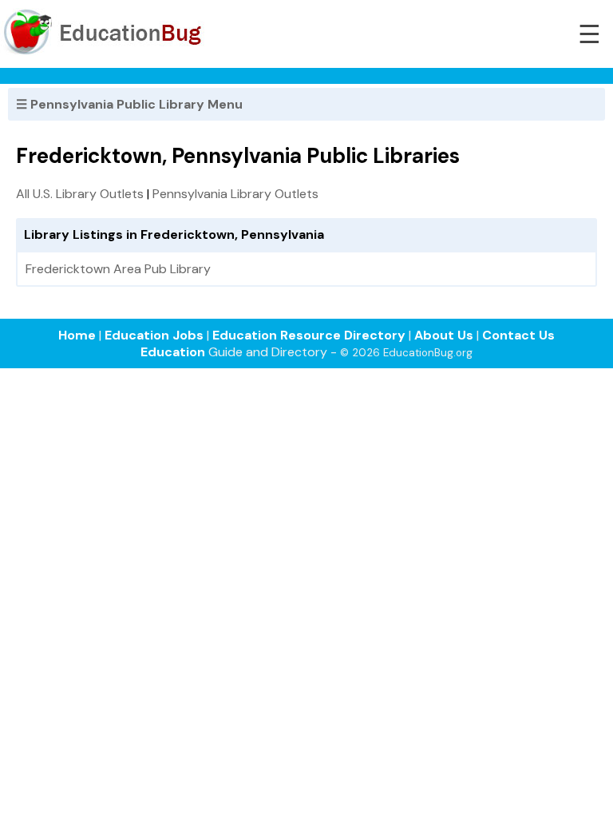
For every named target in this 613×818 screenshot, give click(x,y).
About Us (443, 335)
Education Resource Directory (308, 335)
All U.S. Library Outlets (80, 193)
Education (172, 351)
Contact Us (518, 335)
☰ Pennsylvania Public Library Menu (129, 104)
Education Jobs (154, 335)
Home (77, 335)
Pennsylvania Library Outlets (235, 193)
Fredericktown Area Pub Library (118, 268)
